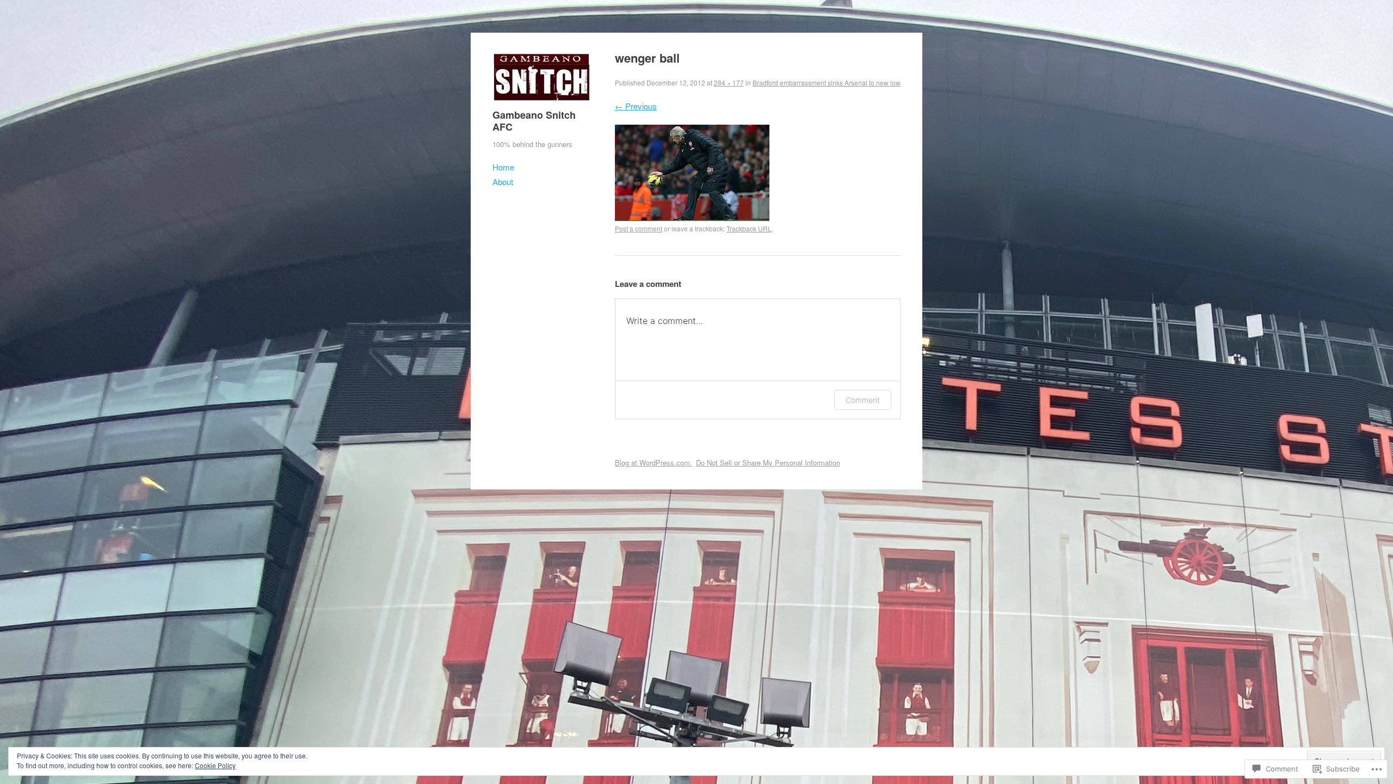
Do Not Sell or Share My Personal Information (768, 462)
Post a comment (638, 228)
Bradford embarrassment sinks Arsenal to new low (827, 82)
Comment (863, 400)
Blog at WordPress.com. (653, 462)
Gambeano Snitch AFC (534, 121)
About (502, 181)
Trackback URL (749, 228)
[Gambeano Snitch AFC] (541, 103)
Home (503, 167)
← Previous (636, 106)
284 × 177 (729, 82)
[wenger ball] (692, 217)
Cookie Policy (215, 765)
